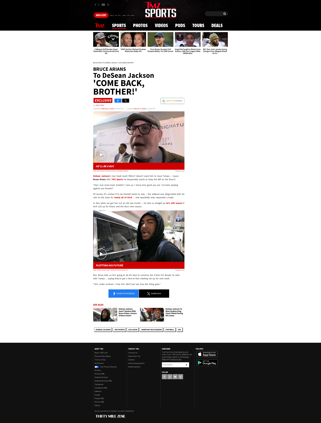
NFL (179, 329)
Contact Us (132, 353)
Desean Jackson (103, 329)
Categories (99, 384)
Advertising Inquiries (136, 363)
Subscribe (186, 364)
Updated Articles (101, 377)
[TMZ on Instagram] (108, 4)
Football (169, 329)
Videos (161, 26)
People (97, 395)
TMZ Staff (100, 105)
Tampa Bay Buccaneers (151, 329)
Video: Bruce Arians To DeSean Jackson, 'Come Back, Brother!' (111, 171)
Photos (140, 26)
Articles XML (100, 374)
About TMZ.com (101, 353)
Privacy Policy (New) (103, 356)
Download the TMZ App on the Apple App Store (207, 354)
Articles (98, 370)
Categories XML (101, 388)
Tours (198, 26)
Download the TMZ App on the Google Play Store (207, 363)
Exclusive (132, 329)
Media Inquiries (134, 367)
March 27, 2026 (140, 108)
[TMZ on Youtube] (103, 5)
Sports (119, 26)
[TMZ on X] (99, 4)
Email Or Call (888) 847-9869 (122, 15)
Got (101, 15)
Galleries (98, 391)
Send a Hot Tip (134, 356)
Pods (180, 26)
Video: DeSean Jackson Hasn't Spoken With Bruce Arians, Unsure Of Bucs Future (111, 270)
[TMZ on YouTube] (175, 376)
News (99, 26)
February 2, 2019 (107, 108)
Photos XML (99, 402)
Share (125, 293)
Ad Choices (99, 363)
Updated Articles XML (103, 381)
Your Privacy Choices (108, 367)
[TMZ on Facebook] (95, 4)
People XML (99, 398)
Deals (217, 26)
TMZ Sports (117, 179)
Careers (131, 360)
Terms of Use (100, 360)
